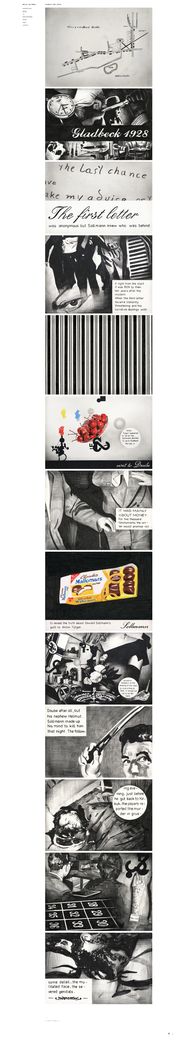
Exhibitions (27, 8)
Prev (48, 1020)
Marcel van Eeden (29, 4)
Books (25, 19)
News (24, 22)
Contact (25, 25)
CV (23, 14)
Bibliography (27, 17)
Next (56, 1020)
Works (25, 11)
